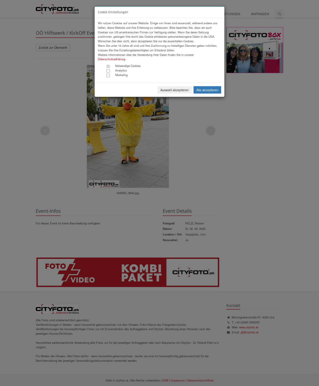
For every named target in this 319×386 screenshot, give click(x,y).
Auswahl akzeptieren (174, 90)
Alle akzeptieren (207, 90)
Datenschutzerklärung (111, 59)
